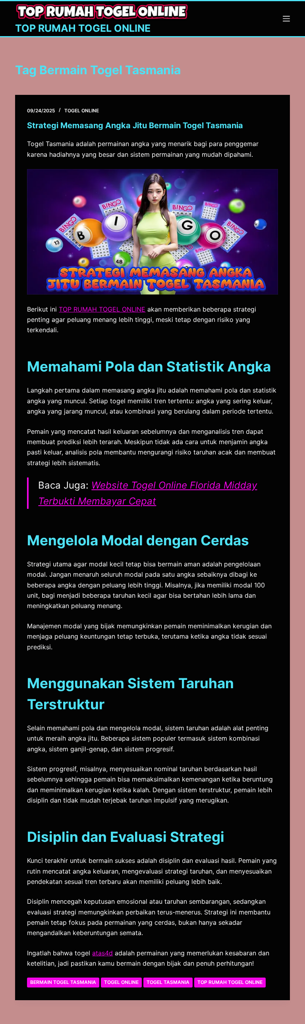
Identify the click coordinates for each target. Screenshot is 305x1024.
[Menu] (286, 18)
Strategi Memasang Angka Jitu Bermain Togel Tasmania (135, 125)
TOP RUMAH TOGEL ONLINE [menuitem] (102, 309)
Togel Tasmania (168, 982)
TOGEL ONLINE (81, 111)
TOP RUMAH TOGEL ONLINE (83, 28)
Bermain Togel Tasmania (63, 982)
